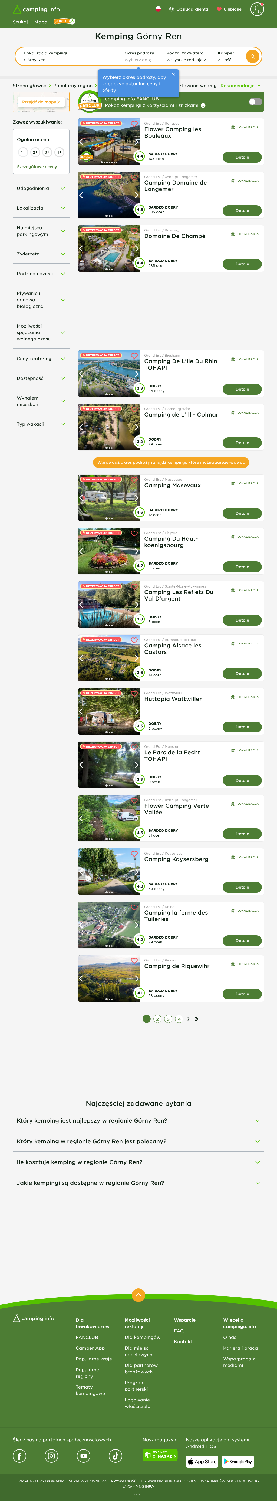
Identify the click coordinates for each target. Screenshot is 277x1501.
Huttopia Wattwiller (173, 698)
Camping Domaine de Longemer (175, 185)
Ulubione (233, 9)
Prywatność (124, 1481)
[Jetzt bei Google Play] (238, 1462)
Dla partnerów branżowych (141, 1368)
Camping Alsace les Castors (173, 648)
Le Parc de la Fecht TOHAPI (172, 755)
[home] (33, 1317)
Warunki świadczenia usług (230, 1481)
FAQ (179, 1330)
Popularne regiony (87, 1373)
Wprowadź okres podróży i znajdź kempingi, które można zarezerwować (171, 462)
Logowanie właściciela (137, 1403)
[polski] (158, 9)
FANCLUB (87, 1337)
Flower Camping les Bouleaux (172, 132)
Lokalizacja (248, 127)
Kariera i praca (240, 1347)
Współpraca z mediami (239, 1362)
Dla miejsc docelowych (138, 1351)
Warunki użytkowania (41, 1481)
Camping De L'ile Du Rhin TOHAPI (180, 364)
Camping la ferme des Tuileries (176, 915)
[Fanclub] (64, 21)
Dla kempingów (142, 1337)
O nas (229, 1337)
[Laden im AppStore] (202, 1462)
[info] (203, 105)
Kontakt (183, 1341)
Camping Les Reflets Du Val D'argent (178, 595)
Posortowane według (193, 85)
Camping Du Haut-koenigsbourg (171, 541)
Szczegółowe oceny (37, 166)
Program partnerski (136, 1385)
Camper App (90, 1347)
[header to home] (36, 9)
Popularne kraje (94, 1358)
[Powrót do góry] (138, 1295)
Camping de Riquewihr (177, 966)
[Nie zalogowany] (257, 9)
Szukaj (20, 21)
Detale (242, 157)
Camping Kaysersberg (176, 859)
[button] (70, 56)
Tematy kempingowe (90, 1390)
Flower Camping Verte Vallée (176, 808)
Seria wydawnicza (88, 1481)
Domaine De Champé (175, 236)
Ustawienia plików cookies (168, 1481)
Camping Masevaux (172, 485)
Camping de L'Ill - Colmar (181, 414)
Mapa (40, 21)
